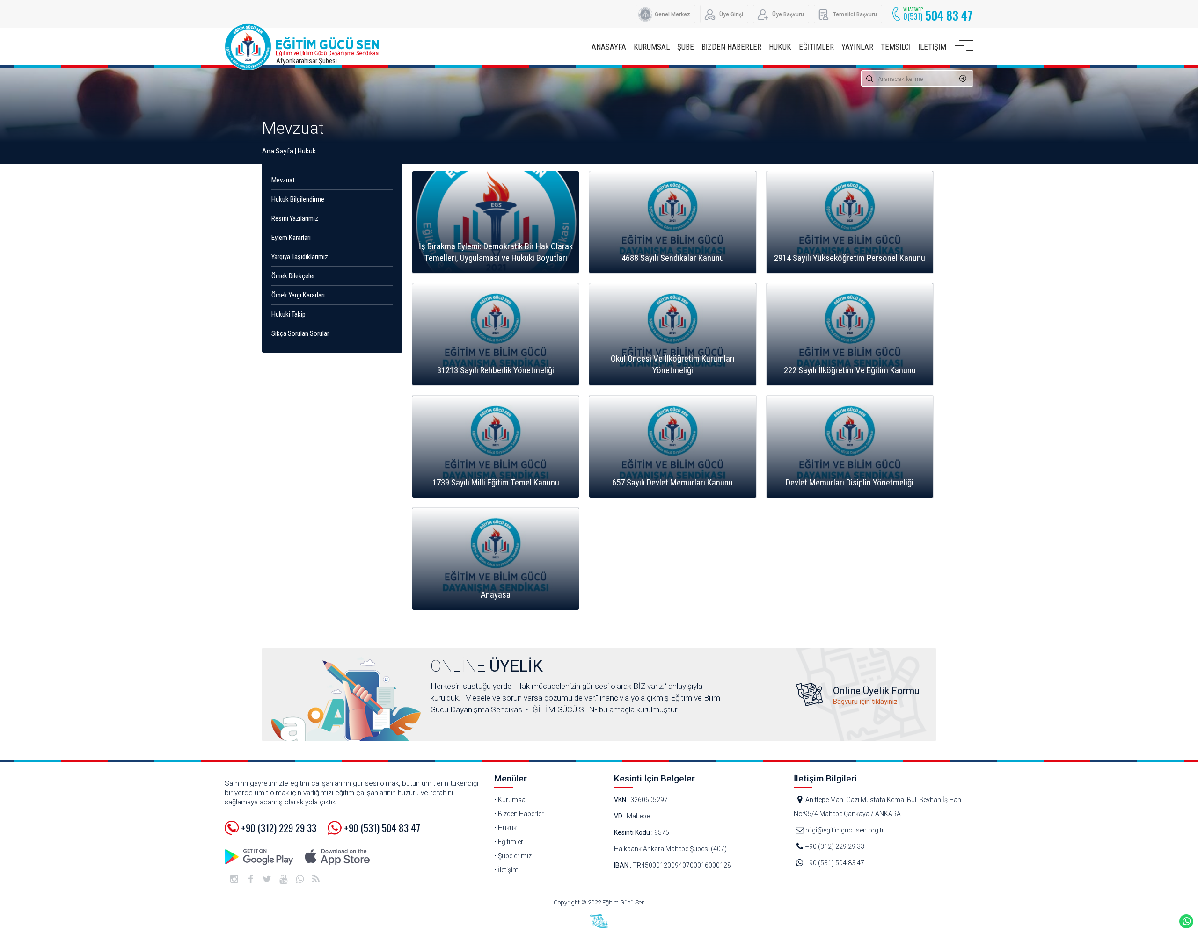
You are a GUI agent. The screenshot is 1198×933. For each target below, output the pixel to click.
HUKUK (780, 46)
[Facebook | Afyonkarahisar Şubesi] (250, 879)
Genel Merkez (672, 14)
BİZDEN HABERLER (731, 46)
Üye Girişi (731, 14)
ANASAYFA (609, 46)
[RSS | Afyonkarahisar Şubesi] (316, 879)
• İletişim (506, 870)
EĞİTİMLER (816, 46)
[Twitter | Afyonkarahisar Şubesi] (267, 879)
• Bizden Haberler (519, 813)
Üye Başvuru (788, 14)
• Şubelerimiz (513, 856)
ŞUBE (685, 46)
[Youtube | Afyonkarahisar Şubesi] (283, 879)
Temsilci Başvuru (855, 14)
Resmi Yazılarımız (294, 218)
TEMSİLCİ (896, 46)
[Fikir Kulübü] (599, 921)
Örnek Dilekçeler (293, 276)
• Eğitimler (508, 842)
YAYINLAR (857, 46)
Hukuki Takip (288, 314)
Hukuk (307, 151)
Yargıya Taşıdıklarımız (299, 257)
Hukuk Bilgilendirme (297, 199)
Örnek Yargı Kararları (298, 295)
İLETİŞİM (932, 46)
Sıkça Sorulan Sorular (300, 333)
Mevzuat (293, 128)
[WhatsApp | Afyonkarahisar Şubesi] (299, 879)
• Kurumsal (510, 799)
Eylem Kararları (291, 237)
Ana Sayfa (277, 151)
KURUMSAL (652, 46)
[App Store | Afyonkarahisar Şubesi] (337, 857)
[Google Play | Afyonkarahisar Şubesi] (260, 857)
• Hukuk (505, 828)
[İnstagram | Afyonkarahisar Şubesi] (234, 879)
